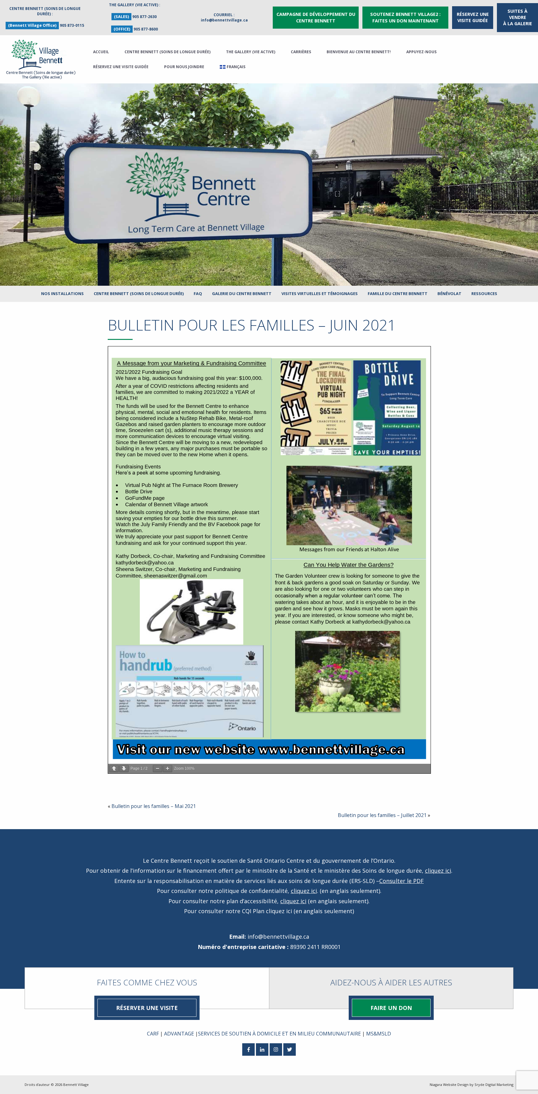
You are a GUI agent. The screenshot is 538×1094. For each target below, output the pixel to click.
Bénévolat (449, 293)
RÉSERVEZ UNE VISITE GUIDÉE (473, 17)
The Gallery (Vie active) (250, 51)
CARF (153, 1033)
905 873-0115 (72, 25)
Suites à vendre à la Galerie (517, 17)
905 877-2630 (144, 16)
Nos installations (62, 293)
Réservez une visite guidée (121, 66)
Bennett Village (76, 1084)
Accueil (101, 51)
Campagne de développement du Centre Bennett (315, 17)
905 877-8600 (146, 29)
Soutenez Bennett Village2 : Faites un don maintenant (405, 17)
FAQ (198, 293)
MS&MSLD (378, 1033)
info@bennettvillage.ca (224, 20)
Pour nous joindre (184, 66)
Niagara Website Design (449, 1084)
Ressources (484, 293)
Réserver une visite (147, 1008)
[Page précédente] (114, 768)
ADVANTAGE (179, 1033)
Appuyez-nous (421, 51)
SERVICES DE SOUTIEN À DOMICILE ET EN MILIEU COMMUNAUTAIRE (279, 1033)
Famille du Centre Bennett (397, 293)
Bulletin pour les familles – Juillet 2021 (382, 815)
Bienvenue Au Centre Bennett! (359, 51)
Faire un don (391, 1008)
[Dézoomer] (157, 768)
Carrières (301, 51)
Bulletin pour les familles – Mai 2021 (153, 806)
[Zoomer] (167, 768)
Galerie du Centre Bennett (241, 293)
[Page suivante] (124, 768)
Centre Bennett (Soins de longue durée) (167, 51)
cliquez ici (438, 870)
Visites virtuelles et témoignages (319, 293)
